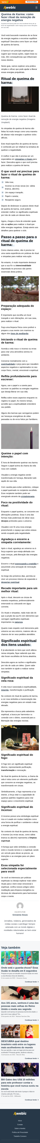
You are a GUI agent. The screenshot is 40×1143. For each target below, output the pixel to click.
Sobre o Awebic (20, 1128)
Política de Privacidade (20, 1132)
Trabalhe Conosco (20, 1136)
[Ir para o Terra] (6, 2)
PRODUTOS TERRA (32, 1)
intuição (5, 690)
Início (20, 1121)
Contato (20, 1124)
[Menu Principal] (36, 7)
